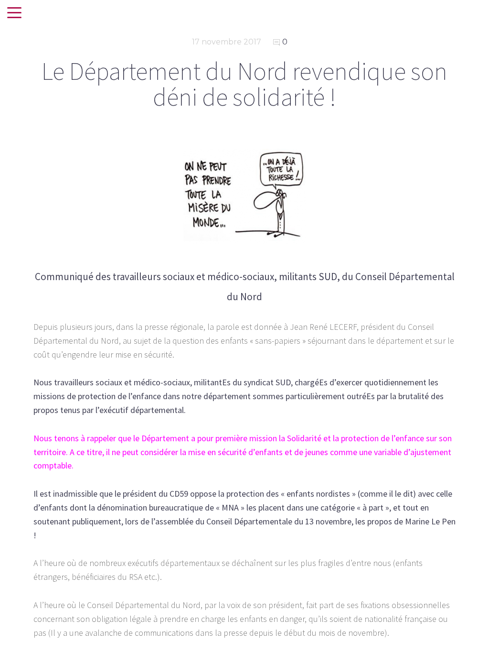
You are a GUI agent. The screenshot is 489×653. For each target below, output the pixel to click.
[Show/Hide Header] (14, 13)
